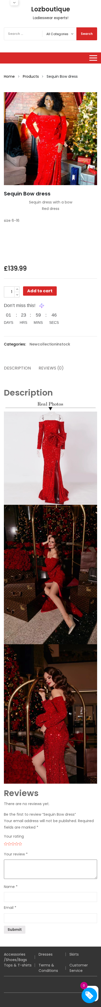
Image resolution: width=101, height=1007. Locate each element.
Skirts (74, 954)
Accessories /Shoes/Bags (15, 957)
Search (87, 34)
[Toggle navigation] (93, 58)
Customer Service (78, 968)
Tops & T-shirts (18, 965)
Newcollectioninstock (50, 344)
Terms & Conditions (48, 968)
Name (11, 886)
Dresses (46, 954)
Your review (16, 854)
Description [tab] (17, 368)
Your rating (14, 836)
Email (10, 907)
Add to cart (40, 291)
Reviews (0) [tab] (51, 368)
